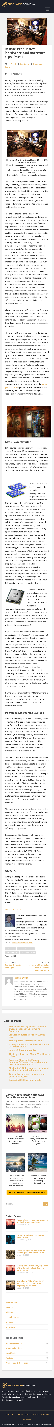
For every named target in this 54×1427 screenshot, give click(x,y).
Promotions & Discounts (17, 1363)
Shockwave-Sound (14, 1343)
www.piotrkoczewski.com (22, 943)
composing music (12, 952)
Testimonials (12, 1302)
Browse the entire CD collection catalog (26, 1192)
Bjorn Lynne (24, 64)
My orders (10, 1327)
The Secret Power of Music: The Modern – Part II (29, 1055)
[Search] (45, 1204)
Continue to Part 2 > (14, 909)
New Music (11, 1353)
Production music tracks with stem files (27, 1035)
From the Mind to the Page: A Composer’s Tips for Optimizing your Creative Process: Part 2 (28, 1062)
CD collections (12, 1317)
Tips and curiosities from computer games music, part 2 (27, 1075)
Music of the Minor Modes (22, 1050)
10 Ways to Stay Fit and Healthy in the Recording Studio (29, 1045)
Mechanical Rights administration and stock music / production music (29, 1069)
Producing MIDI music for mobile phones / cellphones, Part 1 (38, 968)
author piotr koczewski (26, 949)
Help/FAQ (10, 1307)
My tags (9, 1322)
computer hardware (28, 952)
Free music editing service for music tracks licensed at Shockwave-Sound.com (27, 1028)
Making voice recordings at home (26, 1040)
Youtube (9, 1358)
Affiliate (9, 1312)
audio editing (10, 949)
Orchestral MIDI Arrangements (25, 1080)
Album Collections (14, 1348)
